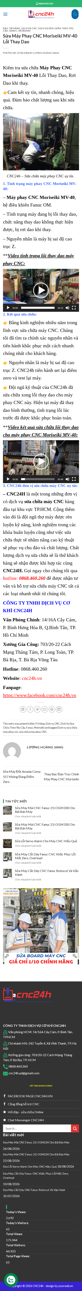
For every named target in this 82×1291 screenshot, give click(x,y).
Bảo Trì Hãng (11, 28)
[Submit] (75, 1128)
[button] (41, 290)
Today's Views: (16, 1212)
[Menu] (5, 14)
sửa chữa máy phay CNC (33, 731)
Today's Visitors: (17, 1223)
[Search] (75, 14)
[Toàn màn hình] (74, 308)
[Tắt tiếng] (67, 308)
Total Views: (14, 1234)
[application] (41, 290)
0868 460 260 (45, 3)
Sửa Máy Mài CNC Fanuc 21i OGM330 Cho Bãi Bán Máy (45, 809)
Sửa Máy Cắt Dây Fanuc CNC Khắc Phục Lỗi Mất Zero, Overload (45, 856)
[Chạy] (8, 308)
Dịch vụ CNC (29, 28)
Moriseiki (25, 30)
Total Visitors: (16, 1245)
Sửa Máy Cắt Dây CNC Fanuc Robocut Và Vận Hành (46, 872)
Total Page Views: (18, 1256)
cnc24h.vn (32, 678)
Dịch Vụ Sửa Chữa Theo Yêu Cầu (38, 29)
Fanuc (13, 30)
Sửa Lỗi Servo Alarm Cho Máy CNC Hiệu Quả (46, 841)
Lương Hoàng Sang (46, 53)
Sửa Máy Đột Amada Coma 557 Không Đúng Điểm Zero (21, 777)
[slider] (38, 308)
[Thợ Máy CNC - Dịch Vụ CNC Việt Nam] (41, 14)
